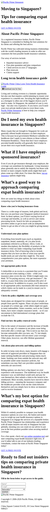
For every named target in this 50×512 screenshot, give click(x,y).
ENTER (5, 492)
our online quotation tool (34, 436)
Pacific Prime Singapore (11, 110)
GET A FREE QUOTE (11, 28)
